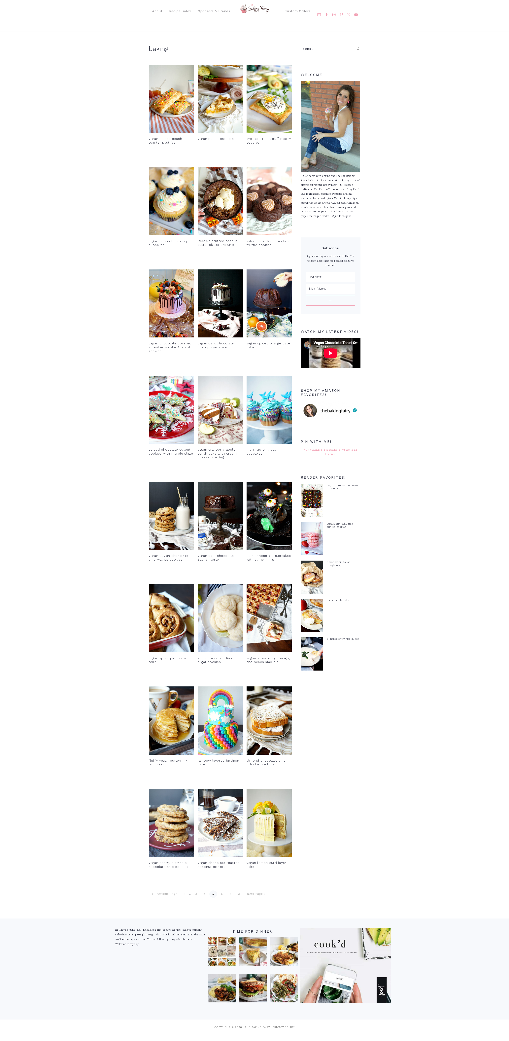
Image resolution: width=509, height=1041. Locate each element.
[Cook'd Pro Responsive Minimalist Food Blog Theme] (345, 1003)
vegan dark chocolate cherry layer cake (216, 345)
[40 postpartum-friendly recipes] (222, 952)
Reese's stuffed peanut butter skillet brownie (217, 243)
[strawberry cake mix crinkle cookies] (312, 539)
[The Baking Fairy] (254, 12)
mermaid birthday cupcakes (262, 451)
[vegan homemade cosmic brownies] (312, 501)
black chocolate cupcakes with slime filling (269, 557)
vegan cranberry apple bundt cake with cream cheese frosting (217, 453)
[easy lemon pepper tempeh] (284, 952)
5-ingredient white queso (343, 638)
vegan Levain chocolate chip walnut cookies (168, 557)
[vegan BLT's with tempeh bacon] (253, 989)
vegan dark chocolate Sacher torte (216, 557)
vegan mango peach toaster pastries (165, 140)
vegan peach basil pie (216, 139)
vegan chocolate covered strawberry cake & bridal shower (170, 347)
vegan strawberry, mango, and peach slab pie (268, 660)
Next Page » (256, 894)
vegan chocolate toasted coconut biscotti (219, 864)
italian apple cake (338, 600)
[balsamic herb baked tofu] (222, 989)
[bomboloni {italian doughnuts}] (312, 578)
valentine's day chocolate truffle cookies (268, 243)
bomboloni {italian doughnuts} (339, 564)
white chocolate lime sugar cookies (215, 660)
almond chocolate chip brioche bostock (266, 762)
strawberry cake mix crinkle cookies (340, 525)
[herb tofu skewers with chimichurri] (284, 989)
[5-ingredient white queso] (312, 654)
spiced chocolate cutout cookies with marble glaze (171, 451)
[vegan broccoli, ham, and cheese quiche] (253, 952)
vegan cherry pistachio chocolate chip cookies (168, 864)
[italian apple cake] (312, 616)
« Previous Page (164, 894)
